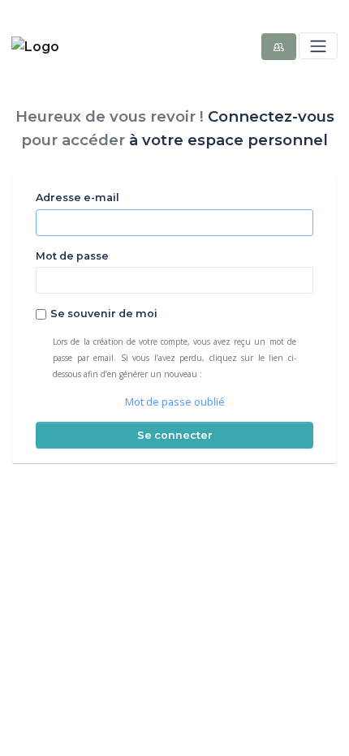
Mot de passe (72, 256)
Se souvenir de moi (103, 313)
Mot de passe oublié (175, 402)
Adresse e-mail (77, 197)
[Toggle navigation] (318, 45)
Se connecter (175, 435)
